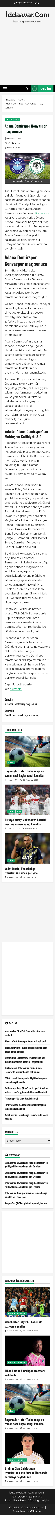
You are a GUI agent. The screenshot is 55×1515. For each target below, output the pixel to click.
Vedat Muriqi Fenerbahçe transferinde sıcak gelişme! (21, 870)
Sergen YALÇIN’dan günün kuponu (21, 1203)
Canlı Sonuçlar (36, 1492)
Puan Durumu (19, 1496)
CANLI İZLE (45, 88)
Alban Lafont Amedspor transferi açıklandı (25, 1041)
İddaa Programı (17, 1492)
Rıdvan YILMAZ (13, 829)
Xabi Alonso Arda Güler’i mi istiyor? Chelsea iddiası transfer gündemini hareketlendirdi (26, 1090)
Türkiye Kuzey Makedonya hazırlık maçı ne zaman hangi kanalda (25, 821)
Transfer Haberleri (17, 1313)
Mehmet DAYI (14, 138)
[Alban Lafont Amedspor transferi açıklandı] (27, 1351)
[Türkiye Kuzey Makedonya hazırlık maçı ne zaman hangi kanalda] (27, 800)
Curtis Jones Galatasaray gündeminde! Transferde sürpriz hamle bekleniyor (23, 1070)
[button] (5, 88)
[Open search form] (27, 89)
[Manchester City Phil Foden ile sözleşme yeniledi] (27, 1302)
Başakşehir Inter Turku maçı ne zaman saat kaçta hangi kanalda (24, 773)
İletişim (45, 1500)
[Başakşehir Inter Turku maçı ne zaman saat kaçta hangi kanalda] (27, 751)
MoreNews (19, 1511)
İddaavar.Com (28, 15)
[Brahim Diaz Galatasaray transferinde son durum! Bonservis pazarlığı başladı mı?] (27, 1448)
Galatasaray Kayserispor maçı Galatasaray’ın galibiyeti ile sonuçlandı (26, 1164)
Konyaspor (42, 213)
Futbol (9, 119)
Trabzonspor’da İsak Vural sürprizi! (21, 1098)
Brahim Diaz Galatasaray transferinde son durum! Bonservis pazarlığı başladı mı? (25, 1060)
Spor (16, 119)
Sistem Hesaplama (15, 1500)
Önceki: (21, 701)
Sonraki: (22, 713)
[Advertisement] (27, 54)
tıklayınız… (16, 689)
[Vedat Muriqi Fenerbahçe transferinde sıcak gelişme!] (27, 848)
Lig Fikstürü (35, 1496)
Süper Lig (33, 1500)
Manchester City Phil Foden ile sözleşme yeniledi (23, 1324)
